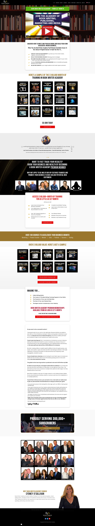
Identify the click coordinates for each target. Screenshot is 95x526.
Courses (65, 2)
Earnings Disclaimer (49, 509)
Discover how (47, 126)
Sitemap (62, 509)
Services (57, 2)
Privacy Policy (42, 509)
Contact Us (78, 2)
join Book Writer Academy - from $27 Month (47, 9)
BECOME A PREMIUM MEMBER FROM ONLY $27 (47, 316)
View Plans (73, 2)
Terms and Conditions (35, 509)
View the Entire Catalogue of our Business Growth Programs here (47, 277)
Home (54, 2)
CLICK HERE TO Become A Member (47, 282)
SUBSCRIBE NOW (47, 428)
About (61, 2)
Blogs (69, 2)
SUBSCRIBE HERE (47, 222)
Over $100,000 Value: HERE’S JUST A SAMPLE (47, 244)
